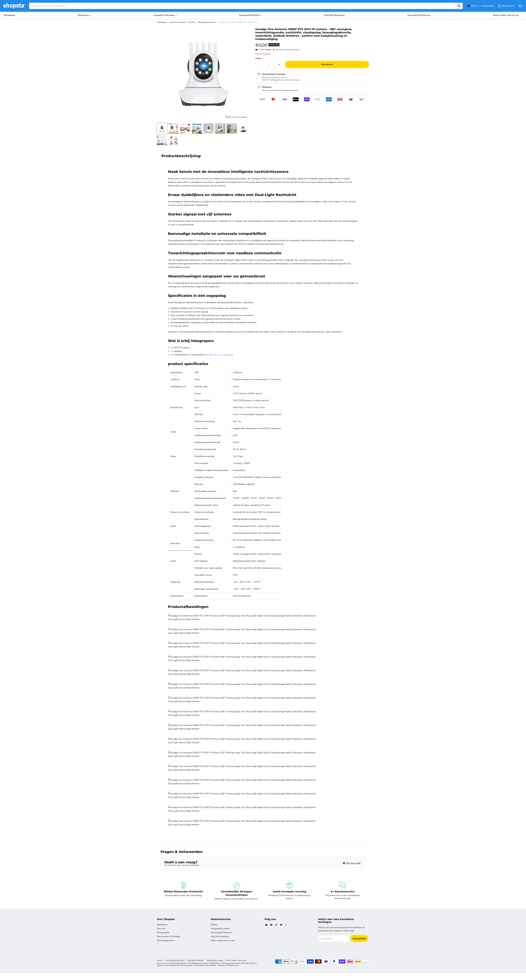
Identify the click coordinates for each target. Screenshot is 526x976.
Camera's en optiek (177, 22)
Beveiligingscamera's (207, 22)
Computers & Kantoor (164, 15)
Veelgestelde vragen (220, 928)
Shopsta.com (233, 965)
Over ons (161, 928)
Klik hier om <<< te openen (218, 354)
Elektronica (84, 15)
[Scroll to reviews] (312, 42)
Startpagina (9, 15)
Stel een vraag (353, 863)
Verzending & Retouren (418, 15)
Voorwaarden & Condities (168, 936)
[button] (480, 5)
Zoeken (214, 924)
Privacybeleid (163, 932)
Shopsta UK (222, 965)
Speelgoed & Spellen (250, 15)
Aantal (258, 58)
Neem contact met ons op (505, 15)
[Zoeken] (459, 6)
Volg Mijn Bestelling (334, 15)
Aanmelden (359, 938)
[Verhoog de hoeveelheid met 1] (279, 64)
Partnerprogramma (165, 940)
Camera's (192, 22)
